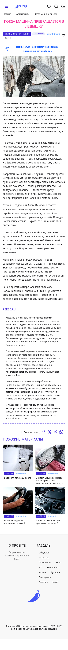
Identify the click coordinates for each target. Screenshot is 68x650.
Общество (44, 552)
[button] (6, 6)
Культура (55, 572)
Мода (55, 582)
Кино (58, 562)
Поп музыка (45, 577)
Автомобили (22, 14)
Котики (42, 572)
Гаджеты (43, 582)
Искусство (44, 557)
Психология (45, 562)
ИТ (40, 567)
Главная (7, 14)
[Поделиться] (43, 431)
